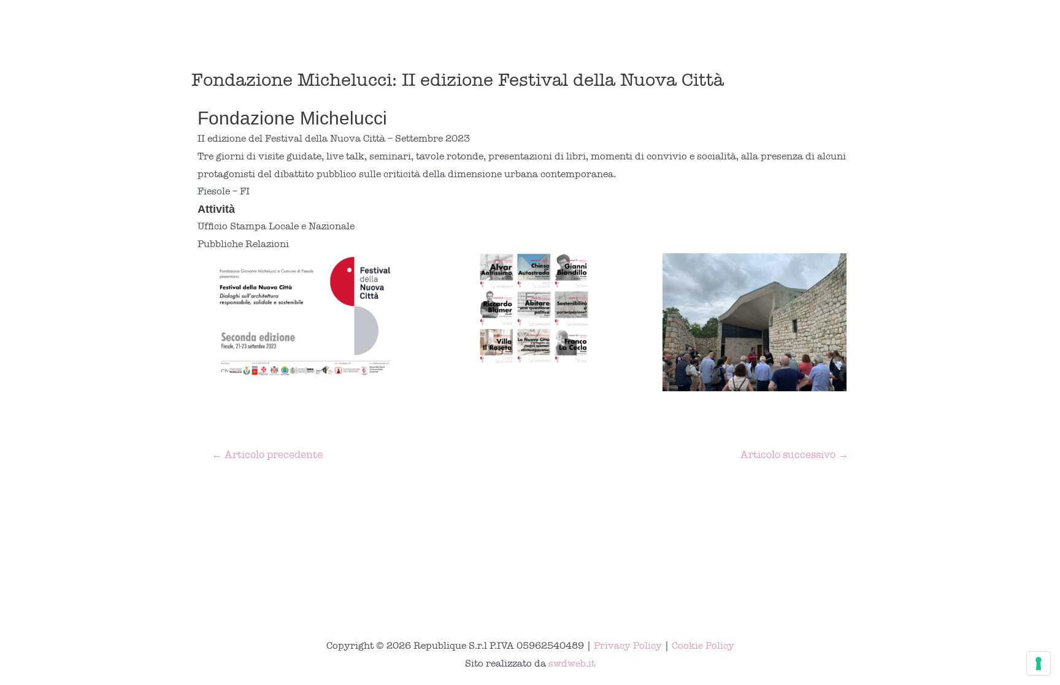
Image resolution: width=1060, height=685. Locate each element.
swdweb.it (571, 663)
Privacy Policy (628, 645)
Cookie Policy (703, 645)
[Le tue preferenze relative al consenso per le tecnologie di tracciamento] (1038, 663)
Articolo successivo (794, 455)
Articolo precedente (267, 455)
